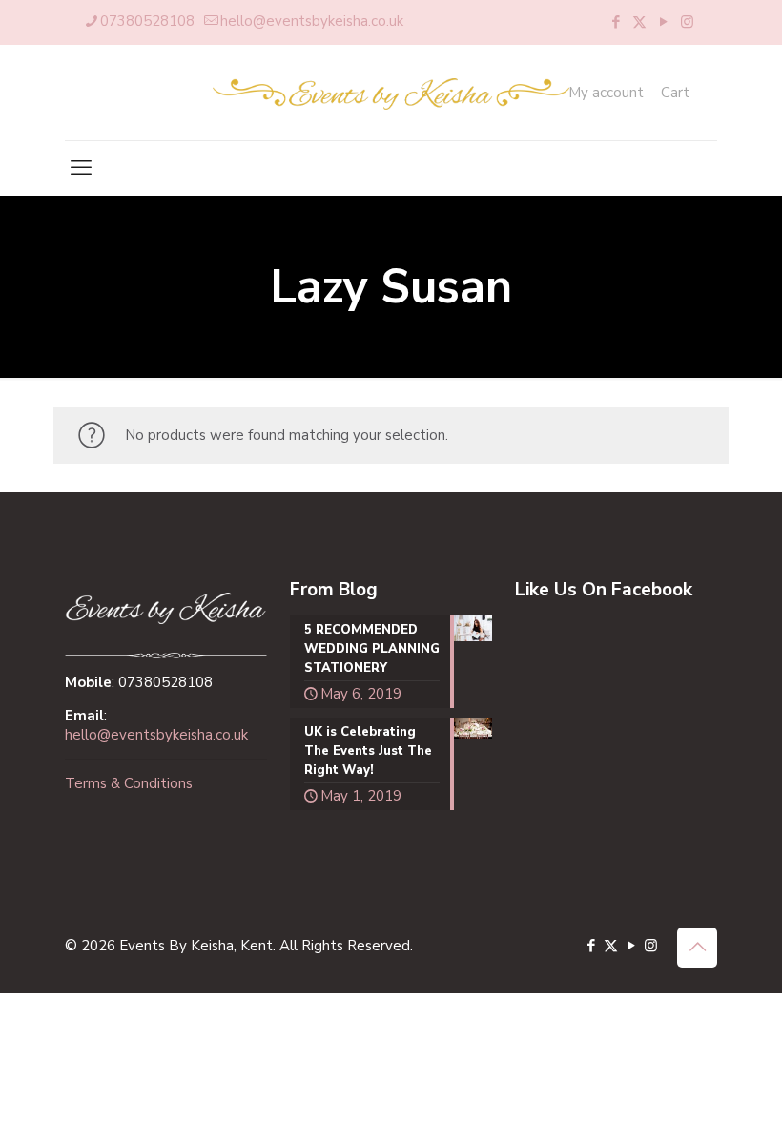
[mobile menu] (81, 168)
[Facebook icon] (615, 21)
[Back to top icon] (697, 948)
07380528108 (147, 21)
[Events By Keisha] (391, 92)
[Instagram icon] (687, 21)
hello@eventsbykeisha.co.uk (311, 21)
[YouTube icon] (663, 21)
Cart (675, 93)
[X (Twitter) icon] (639, 21)
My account (606, 93)
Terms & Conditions (129, 783)
